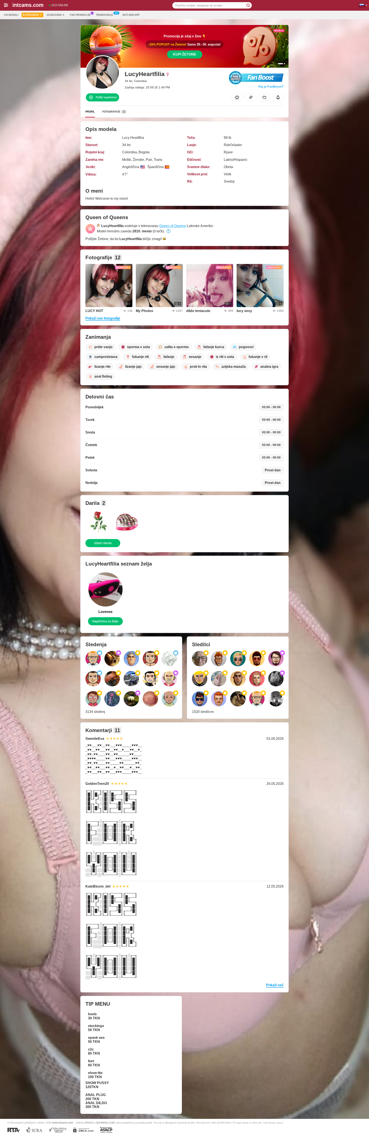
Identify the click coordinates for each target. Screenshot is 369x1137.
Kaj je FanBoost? (271, 86)
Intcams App (131, 14)
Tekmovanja (104, 14)
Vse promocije (80, 14)
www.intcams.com (62, 1122)
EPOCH (89, 1122)
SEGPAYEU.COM (105, 1122)
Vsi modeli (11, 14)
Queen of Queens (172, 226)
